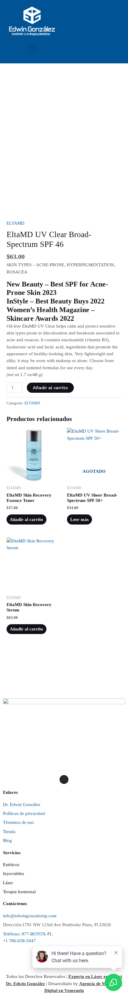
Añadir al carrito (50, 388)
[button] (32, 49)
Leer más (79, 519)
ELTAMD (15, 223)
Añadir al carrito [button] (26, 519)
